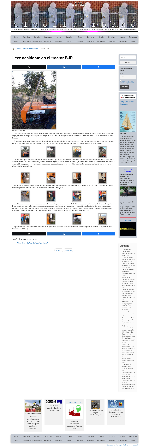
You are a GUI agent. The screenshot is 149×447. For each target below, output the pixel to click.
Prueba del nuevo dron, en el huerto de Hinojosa (128, 259)
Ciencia (16, 41)
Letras (69, 41)
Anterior (59, 250)
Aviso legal (118, 445)
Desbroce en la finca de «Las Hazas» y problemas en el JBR (128, 339)
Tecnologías (133, 37)
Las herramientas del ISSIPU (128, 373)
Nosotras (80, 41)
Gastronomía (27, 41)
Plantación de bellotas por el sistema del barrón (128, 367)
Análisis (132, 41)
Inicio (16, 37)
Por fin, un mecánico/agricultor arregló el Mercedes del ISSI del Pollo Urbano (128, 330)
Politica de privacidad (130, 445)
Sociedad (69, 37)
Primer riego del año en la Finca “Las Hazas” (32, 243)
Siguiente (68, 250)
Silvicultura (111, 37)
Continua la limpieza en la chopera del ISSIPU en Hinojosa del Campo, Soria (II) (128, 352)
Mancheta (112, 41)
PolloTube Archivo (128, 286)
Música (80, 37)
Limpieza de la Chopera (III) (128, 345)
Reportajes (58, 41)
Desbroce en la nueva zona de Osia (128, 360)
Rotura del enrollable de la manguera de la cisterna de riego (128, 321)
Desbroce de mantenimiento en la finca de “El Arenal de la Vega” (128, 280)
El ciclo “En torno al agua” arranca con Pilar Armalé (127, 103)
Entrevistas (47, 41)
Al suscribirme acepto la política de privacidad (127, 82)
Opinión (101, 37)
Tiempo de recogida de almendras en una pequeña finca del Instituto (128, 292)
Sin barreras (101, 41)
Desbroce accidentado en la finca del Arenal (128, 313)
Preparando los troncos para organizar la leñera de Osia (128, 252)
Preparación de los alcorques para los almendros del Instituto (128, 305)
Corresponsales (37, 41)
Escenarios (90, 37)
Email (121, 73)
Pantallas (37, 37)
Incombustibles (122, 41)
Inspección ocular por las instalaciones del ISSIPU (128, 265)
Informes (122, 37)
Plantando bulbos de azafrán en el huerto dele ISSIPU (128, 386)
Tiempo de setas (128, 299)
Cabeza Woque (74, 402)
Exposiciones (48, 37)
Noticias (58, 37)
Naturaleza (26, 37)
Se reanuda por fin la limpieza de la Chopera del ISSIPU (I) (128, 379)
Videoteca (90, 41)
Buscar (127, 62)
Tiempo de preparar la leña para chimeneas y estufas (128, 272)
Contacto (110, 445)
